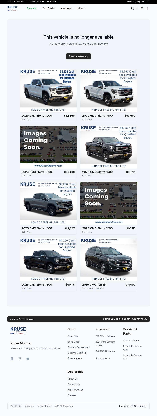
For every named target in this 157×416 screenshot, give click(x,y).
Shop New (73, 336)
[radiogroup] (16, 406)
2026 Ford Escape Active (105, 343)
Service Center (131, 340)
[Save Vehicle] (73, 72)
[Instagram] (19, 358)
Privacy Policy (44, 406)
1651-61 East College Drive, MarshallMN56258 (31, 2)
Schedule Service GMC (132, 348)
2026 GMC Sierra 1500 (37, 115)
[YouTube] (27, 358)
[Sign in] (147, 8)
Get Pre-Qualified (77, 352)
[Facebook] (11, 358)
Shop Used (73, 341)
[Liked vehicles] (142, 8)
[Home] (12, 8)
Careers (72, 395)
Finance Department (78, 347)
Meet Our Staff (75, 389)
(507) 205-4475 (142, 2)
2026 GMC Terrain (105, 350)
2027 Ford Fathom (105, 336)
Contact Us (74, 384)
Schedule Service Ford (132, 357)
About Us (73, 378)
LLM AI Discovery (64, 406)
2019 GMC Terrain (94, 284)
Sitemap (29, 406)
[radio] (12, 406)
